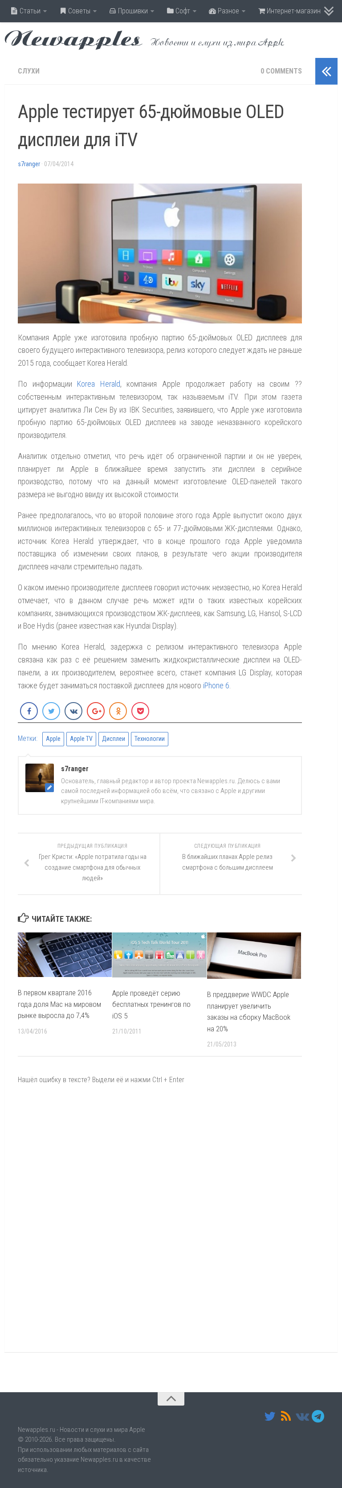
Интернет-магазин (293, 11)
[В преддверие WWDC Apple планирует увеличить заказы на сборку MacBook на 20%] (254, 955)
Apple (53, 738)
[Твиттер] (270, 1416)
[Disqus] (160, 1218)
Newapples (73, 40)
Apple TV (81, 738)
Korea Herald (98, 383)
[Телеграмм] (318, 1416)
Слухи (29, 71)
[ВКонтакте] (302, 1416)
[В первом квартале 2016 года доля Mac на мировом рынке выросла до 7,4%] (65, 954)
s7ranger (29, 164)
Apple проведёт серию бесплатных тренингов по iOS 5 (151, 1004)
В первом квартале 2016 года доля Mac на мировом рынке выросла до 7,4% (59, 1004)
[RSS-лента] (286, 1416)
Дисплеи (113, 738)
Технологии (149, 738)
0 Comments (281, 71)
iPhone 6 (216, 685)
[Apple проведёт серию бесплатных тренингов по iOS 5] (159, 954)
